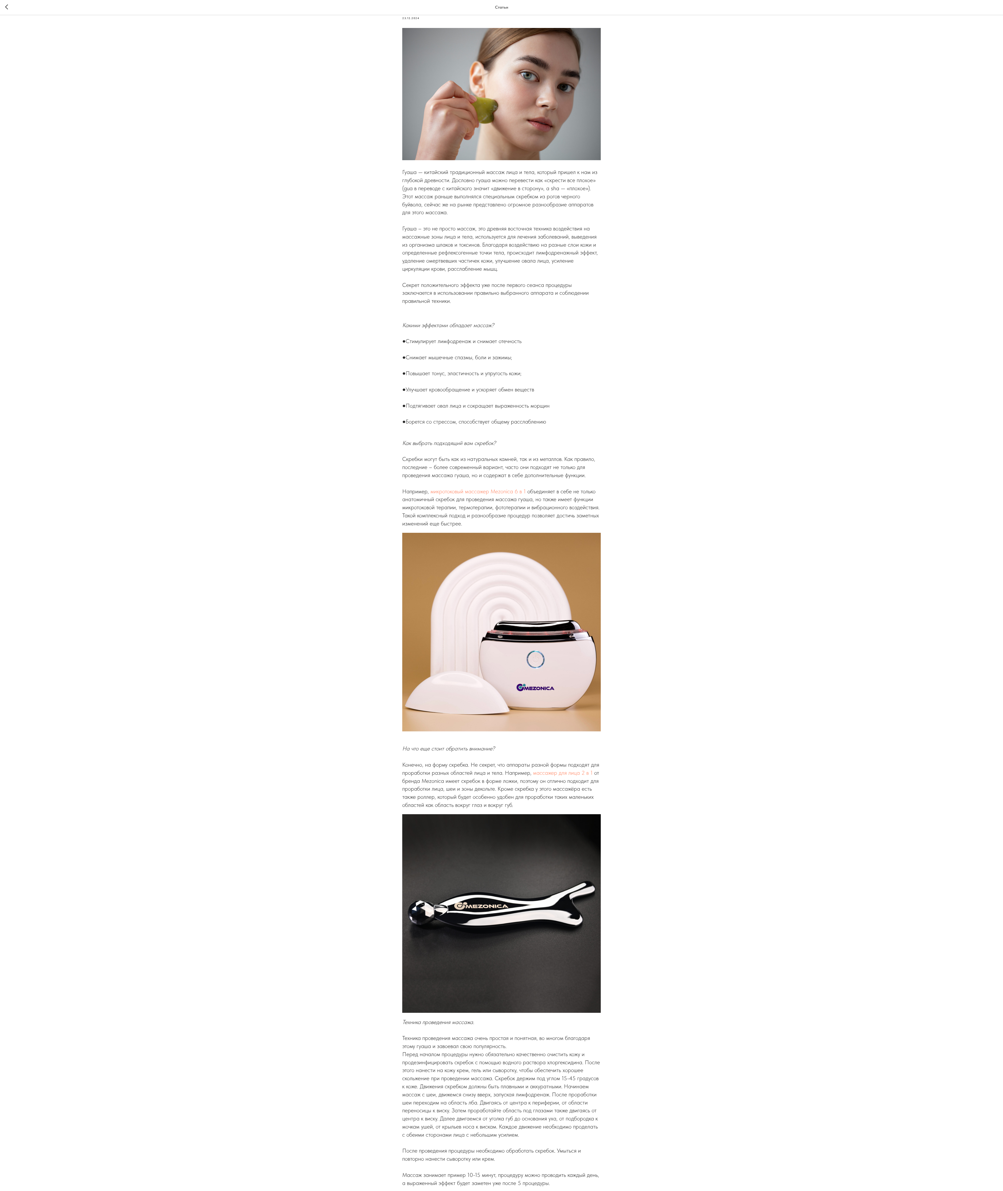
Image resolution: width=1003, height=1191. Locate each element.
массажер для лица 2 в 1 (563, 772)
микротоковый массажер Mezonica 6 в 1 (478, 491)
